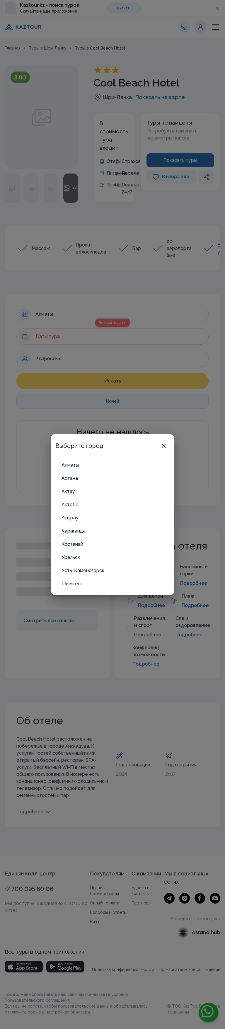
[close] (164, 446)
